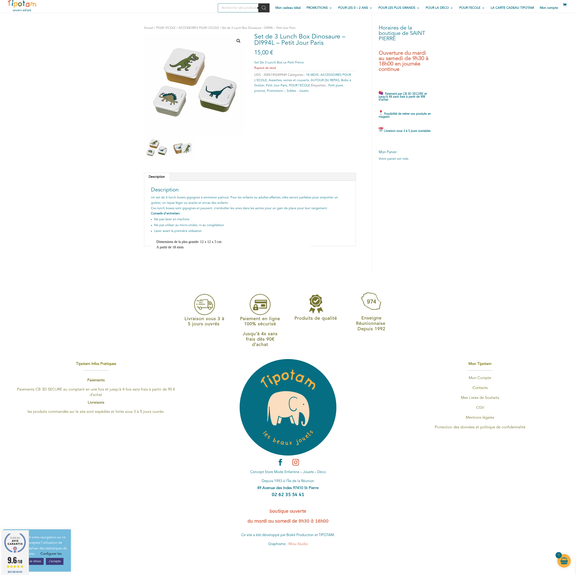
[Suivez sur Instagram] (295, 462)
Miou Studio (298, 544)
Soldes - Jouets (297, 90)
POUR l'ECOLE (166, 28)
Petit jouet (335, 85)
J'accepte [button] (55, 561)
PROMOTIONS (317, 7)
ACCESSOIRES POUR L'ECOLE (199, 28)
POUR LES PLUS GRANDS (396, 7)
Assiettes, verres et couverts (289, 80)
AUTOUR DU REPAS (325, 80)
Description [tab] (157, 176)
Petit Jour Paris (276, 85)
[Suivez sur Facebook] (280, 462)
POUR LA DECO (437, 7)
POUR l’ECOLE (469, 7)
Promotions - (276, 90)
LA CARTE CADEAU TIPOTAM (512, 7)
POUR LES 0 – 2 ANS (353, 7)
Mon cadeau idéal (288, 7)
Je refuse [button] (35, 561)
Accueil (148, 28)
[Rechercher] (264, 7)
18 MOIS (312, 74)
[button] (238, 41)
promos (259, 90)
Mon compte (549, 7)
